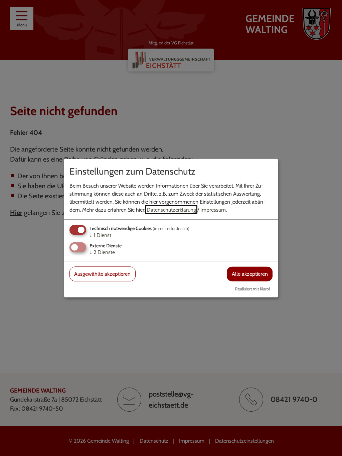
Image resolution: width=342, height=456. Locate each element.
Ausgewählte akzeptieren (102, 274)
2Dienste (102, 252)
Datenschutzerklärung (171, 210)
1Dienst (100, 235)
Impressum (213, 210)
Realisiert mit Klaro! (252, 288)
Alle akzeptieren (250, 274)
